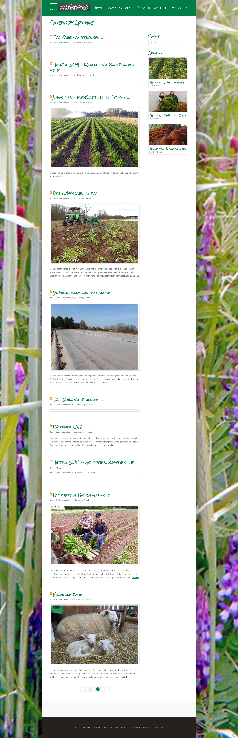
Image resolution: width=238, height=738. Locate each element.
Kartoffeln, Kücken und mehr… (83, 495)
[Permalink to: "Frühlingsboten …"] (94, 635)
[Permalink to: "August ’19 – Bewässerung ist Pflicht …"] (94, 137)
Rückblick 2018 (67, 427)
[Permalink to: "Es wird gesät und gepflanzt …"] (94, 337)
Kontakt (97, 727)
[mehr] (136, 276)
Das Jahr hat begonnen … (78, 37)
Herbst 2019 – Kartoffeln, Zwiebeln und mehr (92, 67)
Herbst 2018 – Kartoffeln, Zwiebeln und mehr (92, 465)
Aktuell (90, 42)
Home (77, 727)
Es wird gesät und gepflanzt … (83, 293)
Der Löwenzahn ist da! (75, 193)
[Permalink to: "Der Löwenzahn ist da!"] (94, 233)
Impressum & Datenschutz (116, 727)
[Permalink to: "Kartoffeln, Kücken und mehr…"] (94, 535)
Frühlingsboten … (70, 594)
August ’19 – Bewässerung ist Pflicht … (91, 97)
